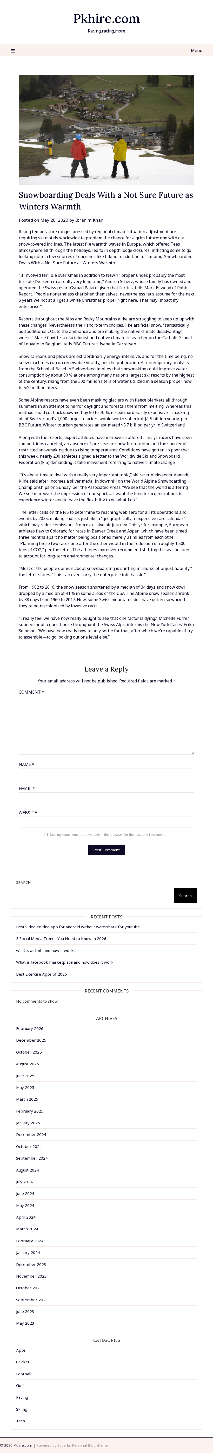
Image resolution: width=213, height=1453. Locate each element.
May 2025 (25, 1087)
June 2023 (25, 1311)
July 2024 (24, 1181)
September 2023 (32, 1299)
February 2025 (29, 1111)
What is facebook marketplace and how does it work (65, 962)
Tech (20, 1420)
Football (23, 1373)
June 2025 (25, 1075)
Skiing (21, 1409)
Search (23, 882)
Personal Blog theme (90, 1445)
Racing (22, 1397)
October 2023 (29, 1287)
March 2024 (27, 1228)
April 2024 (26, 1217)
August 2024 (27, 1170)
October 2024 (29, 1146)
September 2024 (32, 1158)
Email (27, 788)
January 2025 (28, 1122)
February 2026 (29, 1028)
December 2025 (31, 1040)
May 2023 (25, 1323)
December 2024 (31, 1134)
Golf (20, 1385)
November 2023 (31, 1276)
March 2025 (27, 1099)
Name (26, 764)
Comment (31, 692)
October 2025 (29, 1052)
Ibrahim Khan (89, 220)
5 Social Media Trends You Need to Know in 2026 (61, 938)
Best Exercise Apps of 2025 (41, 974)
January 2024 (28, 1252)
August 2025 (27, 1063)
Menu (196, 50)
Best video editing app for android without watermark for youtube (78, 926)
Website (28, 813)
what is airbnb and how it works (45, 950)
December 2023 (31, 1264)
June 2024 (25, 1193)
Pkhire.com (106, 18)
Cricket (22, 1361)
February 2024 (29, 1240)
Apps (21, 1350)
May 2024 (25, 1205)
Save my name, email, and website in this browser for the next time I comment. (107, 834)
